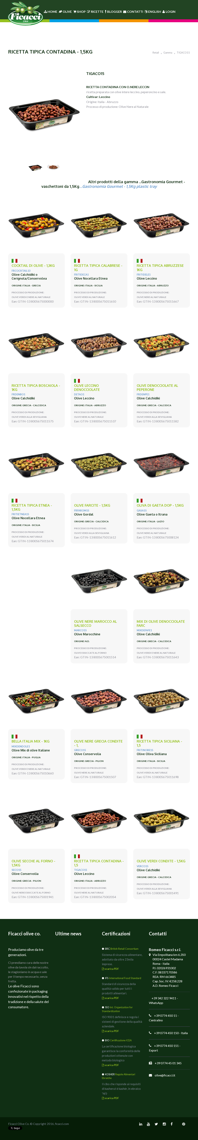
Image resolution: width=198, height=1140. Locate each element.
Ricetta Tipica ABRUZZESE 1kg (160, 268)
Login (170, 11)
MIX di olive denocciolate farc (161, 623)
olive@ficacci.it (165, 1075)
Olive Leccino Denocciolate (87, 388)
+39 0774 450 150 (166, 1033)
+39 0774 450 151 (166, 1045)
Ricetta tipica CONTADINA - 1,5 (99, 863)
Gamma (167, 52)
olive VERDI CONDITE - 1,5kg (161, 861)
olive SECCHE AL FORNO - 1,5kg (33, 863)
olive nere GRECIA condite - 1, (98, 743)
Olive (67, 11)
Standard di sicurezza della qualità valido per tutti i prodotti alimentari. (119, 988)
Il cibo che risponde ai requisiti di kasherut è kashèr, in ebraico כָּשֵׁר (121, 1088)
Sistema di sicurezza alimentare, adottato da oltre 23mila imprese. (122, 959)
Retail (156, 52)
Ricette (97, 11)
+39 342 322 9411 (164, 998)
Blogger (114, 11)
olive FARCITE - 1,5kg (92, 505)
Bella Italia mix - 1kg (31, 741)
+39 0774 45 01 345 (168, 1063)
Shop (81, 11)
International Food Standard (125, 978)
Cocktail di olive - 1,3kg (33, 266)
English (154, 11)
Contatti (135, 11)
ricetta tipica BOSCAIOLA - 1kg (36, 388)
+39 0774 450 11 (165, 1015)
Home (52, 11)
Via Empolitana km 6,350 (169, 954)
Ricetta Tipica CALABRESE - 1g (98, 268)
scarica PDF (111, 968)
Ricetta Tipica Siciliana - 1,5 (159, 743)
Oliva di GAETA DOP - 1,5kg (160, 505)
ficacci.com (62, 1124)
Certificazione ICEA (121, 1040)
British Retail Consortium (124, 948)
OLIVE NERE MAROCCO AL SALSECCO (95, 623)
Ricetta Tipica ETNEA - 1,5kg (32, 507)
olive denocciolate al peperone (157, 388)
